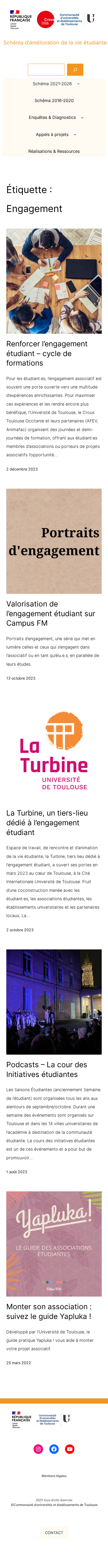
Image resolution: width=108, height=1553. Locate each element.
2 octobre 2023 (20, 930)
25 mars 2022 (18, 1362)
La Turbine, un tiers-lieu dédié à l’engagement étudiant (47, 822)
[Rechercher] (75, 70)
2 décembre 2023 (22, 469)
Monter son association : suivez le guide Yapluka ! (49, 1311)
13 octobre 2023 (20, 678)
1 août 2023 (16, 1172)
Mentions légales (54, 1476)
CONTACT (54, 1532)
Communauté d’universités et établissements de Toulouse (56, 1505)
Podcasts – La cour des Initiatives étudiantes (46, 1069)
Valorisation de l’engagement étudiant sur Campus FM (50, 613)
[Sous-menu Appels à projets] (75, 134)
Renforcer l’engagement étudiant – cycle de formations (47, 353)
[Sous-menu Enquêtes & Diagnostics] (82, 117)
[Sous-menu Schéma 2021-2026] (78, 83)
